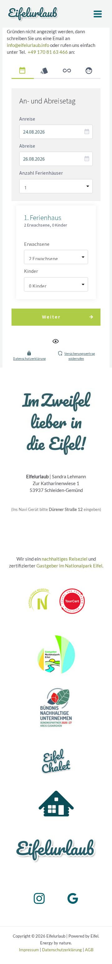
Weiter (51, 317)
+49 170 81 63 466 (48, 52)
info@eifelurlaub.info (28, 45)
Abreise (27, 146)
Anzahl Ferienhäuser (41, 173)
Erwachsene (36, 244)
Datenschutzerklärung (29, 358)
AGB (89, 949)
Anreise (27, 119)
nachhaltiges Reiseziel (64, 559)
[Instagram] (39, 898)
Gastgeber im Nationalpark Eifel (69, 565)
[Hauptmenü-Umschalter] (98, 14)
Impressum (29, 949)
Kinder (31, 271)
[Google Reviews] (73, 898)
